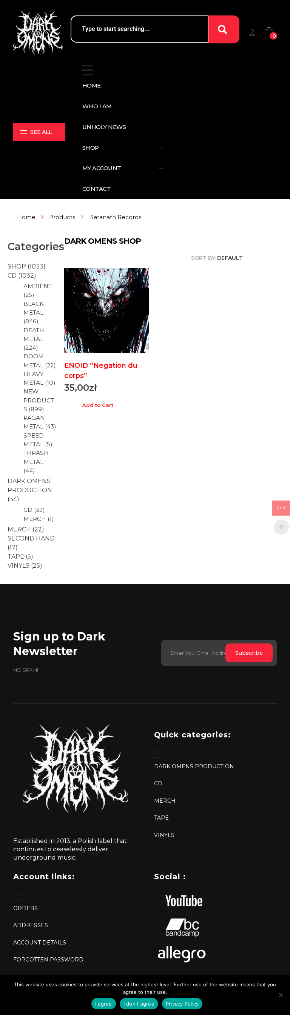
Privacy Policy (182, 1004)
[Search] (223, 29)
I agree (103, 1004)
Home (26, 217)
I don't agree (138, 1004)
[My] (252, 32)
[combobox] (139, 29)
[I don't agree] (280, 995)
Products (62, 217)
